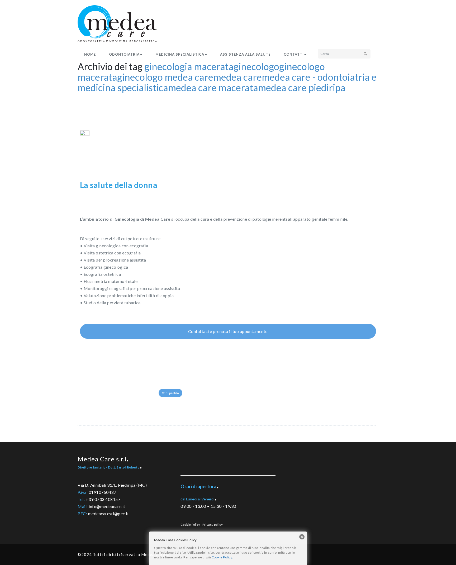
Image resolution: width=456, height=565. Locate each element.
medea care (237, 77)
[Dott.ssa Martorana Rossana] (177, 389)
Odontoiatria (124, 54)
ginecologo (256, 66)
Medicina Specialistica (179, 54)
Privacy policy (212, 524)
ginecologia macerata (189, 66)
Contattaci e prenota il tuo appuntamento (228, 331)
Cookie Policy (190, 524)
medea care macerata (213, 87)
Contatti (294, 54)
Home (90, 54)
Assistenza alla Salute (245, 54)
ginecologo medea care (165, 77)
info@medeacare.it (107, 506)
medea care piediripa (301, 87)
